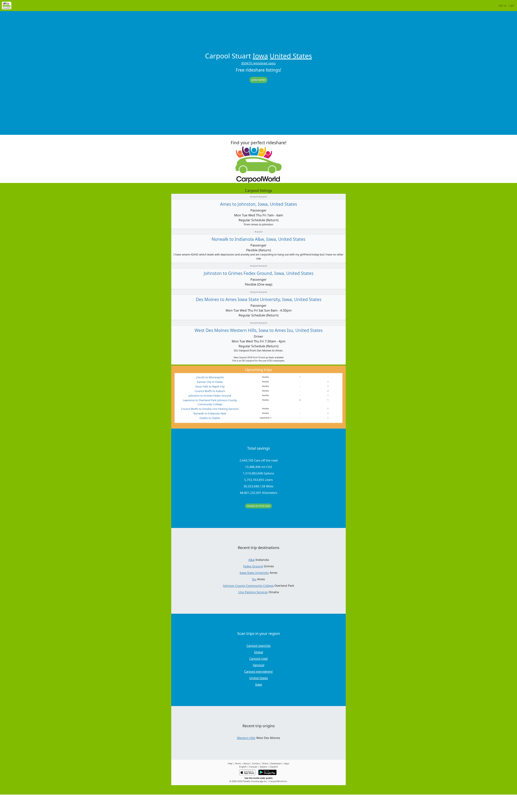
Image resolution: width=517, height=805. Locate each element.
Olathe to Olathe (210, 418)
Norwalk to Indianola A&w (209, 413)
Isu (254, 579)
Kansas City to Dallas (210, 382)
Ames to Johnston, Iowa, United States (258, 204)
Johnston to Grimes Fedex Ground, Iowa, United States (258, 273)
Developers (276, 763)
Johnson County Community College (248, 585)
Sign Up (502, 5)
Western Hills (246, 738)
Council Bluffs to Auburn (210, 391)
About (246, 763)
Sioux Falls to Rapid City (210, 386)
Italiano (263, 766)
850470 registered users (258, 63)
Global (258, 652)
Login (511, 5)
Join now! (258, 80)
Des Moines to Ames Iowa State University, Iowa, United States (258, 299)
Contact (256, 763)
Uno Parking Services (253, 592)
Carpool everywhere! (258, 671)
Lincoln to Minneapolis (210, 377)
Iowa (260, 55)
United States (291, 55)
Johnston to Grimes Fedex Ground (210, 395)
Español (274, 766)
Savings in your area (258, 505)
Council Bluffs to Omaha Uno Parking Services (210, 409)
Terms (238, 763)
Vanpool (258, 665)
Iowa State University (254, 573)
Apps (286, 763)
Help (230, 763)
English (243, 766)
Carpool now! (258, 658)
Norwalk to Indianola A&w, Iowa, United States (258, 239)
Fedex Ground (253, 566)
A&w (251, 560)
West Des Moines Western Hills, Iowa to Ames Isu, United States (259, 330)
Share (265, 763)
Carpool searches (259, 645)
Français (253, 766)
